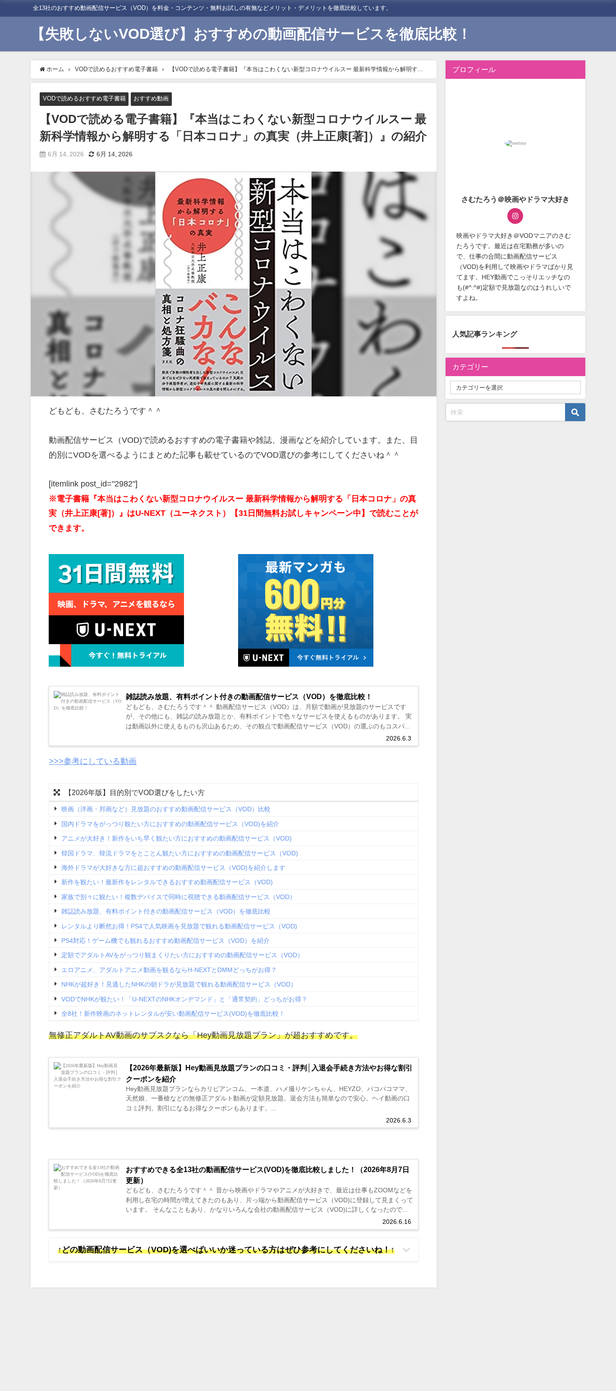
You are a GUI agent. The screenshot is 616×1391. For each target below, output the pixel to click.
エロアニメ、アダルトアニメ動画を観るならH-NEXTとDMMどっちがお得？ (169, 970)
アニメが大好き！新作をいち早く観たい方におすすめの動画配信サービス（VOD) (176, 838)
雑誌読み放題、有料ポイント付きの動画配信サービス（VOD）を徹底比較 (166, 911)
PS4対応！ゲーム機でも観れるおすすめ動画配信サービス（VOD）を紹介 (165, 940)
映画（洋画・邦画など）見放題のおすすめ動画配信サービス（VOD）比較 (166, 809)
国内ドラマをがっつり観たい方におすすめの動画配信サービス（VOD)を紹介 (170, 824)
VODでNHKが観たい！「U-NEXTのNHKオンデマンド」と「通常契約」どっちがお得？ (184, 999)
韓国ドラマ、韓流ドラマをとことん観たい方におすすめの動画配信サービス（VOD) (179, 853)
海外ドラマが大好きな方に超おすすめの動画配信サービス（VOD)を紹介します (173, 867)
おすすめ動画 (151, 98)
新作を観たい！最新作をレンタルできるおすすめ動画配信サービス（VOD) (167, 882)
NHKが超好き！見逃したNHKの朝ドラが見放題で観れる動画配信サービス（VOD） (179, 984)
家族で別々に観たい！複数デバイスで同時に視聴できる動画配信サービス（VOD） (178, 897)
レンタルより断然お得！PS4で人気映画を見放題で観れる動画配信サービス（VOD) (179, 926)
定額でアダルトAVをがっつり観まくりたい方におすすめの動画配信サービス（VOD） (182, 955)
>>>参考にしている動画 (93, 761)
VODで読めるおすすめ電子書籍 (84, 98)
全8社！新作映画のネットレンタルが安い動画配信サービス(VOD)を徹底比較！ (173, 1013)
